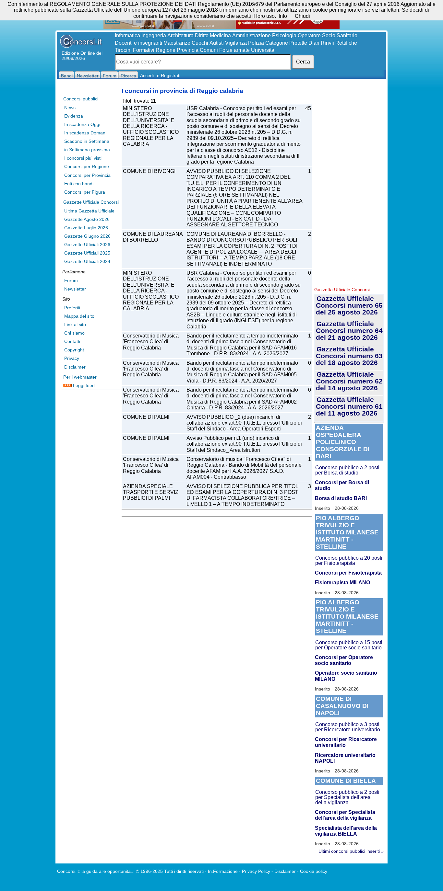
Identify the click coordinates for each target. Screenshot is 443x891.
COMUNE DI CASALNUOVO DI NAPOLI (342, 705)
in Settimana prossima (87, 149)
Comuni (209, 50)
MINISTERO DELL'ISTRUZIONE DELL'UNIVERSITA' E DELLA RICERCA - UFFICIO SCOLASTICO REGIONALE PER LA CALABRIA (151, 126)
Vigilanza (236, 43)
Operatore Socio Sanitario (327, 35)
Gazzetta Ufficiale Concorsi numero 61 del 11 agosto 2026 (349, 406)
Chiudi (302, 16)
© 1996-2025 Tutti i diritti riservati (170, 871)
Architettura (180, 35)
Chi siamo (74, 333)
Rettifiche (346, 43)
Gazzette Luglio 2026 (86, 227)
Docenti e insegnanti (138, 43)
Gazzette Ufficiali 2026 (87, 244)
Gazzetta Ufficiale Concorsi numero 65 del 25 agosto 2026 (349, 305)
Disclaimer (75, 367)
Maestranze (176, 43)
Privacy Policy (256, 871)
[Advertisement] (349, 184)
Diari (313, 43)
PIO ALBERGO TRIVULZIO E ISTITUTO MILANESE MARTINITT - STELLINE (347, 532)
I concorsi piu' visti (83, 158)
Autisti (217, 43)
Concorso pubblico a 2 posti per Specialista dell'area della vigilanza (347, 797)
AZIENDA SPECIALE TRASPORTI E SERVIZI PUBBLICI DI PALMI (151, 492)
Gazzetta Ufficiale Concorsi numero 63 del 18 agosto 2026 (349, 356)
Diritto (202, 35)
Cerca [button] (303, 61)
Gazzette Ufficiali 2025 (87, 253)
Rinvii (327, 43)
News (70, 107)
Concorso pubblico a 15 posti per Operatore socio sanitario (348, 645)
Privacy (71, 358)
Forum (71, 280)
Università (262, 50)
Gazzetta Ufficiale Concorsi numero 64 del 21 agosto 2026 (349, 330)
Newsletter (75, 288)
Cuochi (200, 43)
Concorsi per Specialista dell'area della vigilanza (345, 815)
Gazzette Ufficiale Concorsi (91, 202)
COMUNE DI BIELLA (346, 780)
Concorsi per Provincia (87, 175)
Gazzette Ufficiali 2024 (87, 261)
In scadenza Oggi (82, 124)
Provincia (187, 50)
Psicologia (284, 35)
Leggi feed (83, 385)
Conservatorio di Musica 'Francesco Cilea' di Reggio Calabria (151, 341)
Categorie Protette (286, 43)
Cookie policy (313, 871)
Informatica (127, 35)
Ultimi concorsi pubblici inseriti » (351, 851)
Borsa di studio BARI (341, 498)
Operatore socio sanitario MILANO (346, 675)
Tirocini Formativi (134, 50)
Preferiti (72, 307)
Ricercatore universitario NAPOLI (345, 758)
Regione (165, 50)
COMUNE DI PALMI (146, 417)
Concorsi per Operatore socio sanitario (344, 660)
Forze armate (234, 50)
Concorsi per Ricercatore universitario (346, 742)
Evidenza (73, 116)
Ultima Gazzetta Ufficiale (89, 210)
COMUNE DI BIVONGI (149, 171)
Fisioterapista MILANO (342, 582)
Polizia (256, 43)
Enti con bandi (78, 183)
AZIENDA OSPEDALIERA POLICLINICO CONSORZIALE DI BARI (342, 442)
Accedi (147, 75)
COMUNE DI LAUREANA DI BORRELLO (153, 237)
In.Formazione (223, 871)
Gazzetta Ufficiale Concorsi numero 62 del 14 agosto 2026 (349, 381)
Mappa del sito (79, 316)
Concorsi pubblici (80, 98)
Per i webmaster (80, 377)
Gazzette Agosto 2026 (87, 219)
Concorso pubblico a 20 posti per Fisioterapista (348, 560)
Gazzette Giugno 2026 (87, 236)
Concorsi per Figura (84, 192)
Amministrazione (251, 35)
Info (283, 16)
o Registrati (168, 75)
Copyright (74, 349)
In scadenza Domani (85, 132)
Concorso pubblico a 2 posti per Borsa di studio (347, 470)
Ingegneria (153, 35)
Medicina (220, 35)
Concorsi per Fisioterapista (348, 573)
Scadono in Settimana (86, 141)
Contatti (72, 341)
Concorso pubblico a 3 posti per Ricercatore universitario (347, 727)
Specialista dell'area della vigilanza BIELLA (346, 831)
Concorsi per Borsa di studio (342, 485)
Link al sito (75, 324)
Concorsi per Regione (86, 166)
